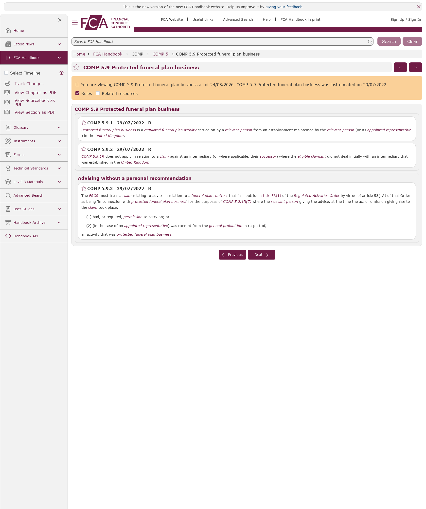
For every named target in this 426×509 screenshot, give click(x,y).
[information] (62, 73)
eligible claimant (312, 156)
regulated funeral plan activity (170, 130)
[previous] (400, 67)
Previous (235, 254)
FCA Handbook (108, 54)
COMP (137, 54)
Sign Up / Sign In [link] (405, 19)
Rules (86, 93)
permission (133, 217)
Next (259, 254)
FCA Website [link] (172, 19)
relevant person (238, 130)
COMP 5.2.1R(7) (237, 201)
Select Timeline (25, 73)
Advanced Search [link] (238, 19)
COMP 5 (160, 54)
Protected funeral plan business (108, 130)
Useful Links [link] (203, 19)
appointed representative (389, 130)
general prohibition (225, 225)
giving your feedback (284, 7)
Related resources (120, 93)
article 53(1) (270, 195)
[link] (105, 22)
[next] (415, 67)
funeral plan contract (210, 195)
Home (79, 54)
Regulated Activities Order (316, 195)
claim (164, 156)
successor (268, 156)
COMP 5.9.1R (92, 156)
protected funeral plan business (158, 201)
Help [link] (267, 19)
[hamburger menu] (74, 23)
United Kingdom (109, 135)
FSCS (93, 195)
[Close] (419, 7)
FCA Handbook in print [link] (300, 19)
